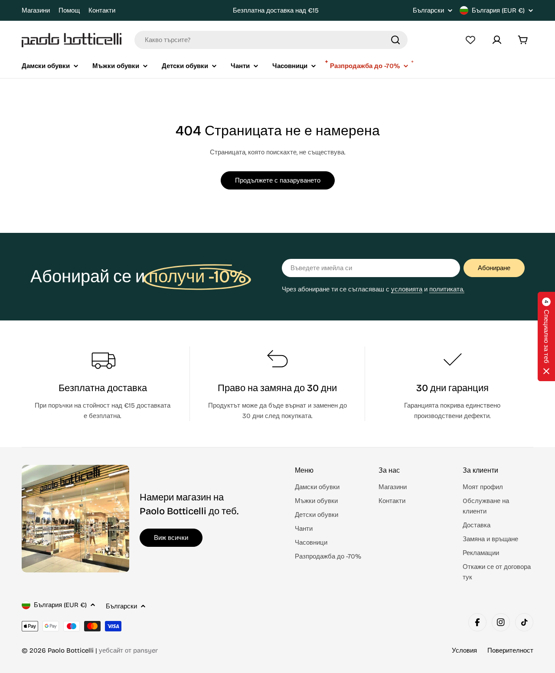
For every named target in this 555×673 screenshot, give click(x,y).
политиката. (446, 289)
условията (406, 289)
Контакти (101, 10)
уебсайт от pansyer (128, 650)
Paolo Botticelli (71, 650)
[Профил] (497, 40)
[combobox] (271, 40)
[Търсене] (395, 40)
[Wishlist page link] (470, 40)
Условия (464, 650)
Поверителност (510, 650)
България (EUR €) (498, 10)
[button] (546, 336)
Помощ (69, 10)
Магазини (36, 10)
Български (428, 10)
